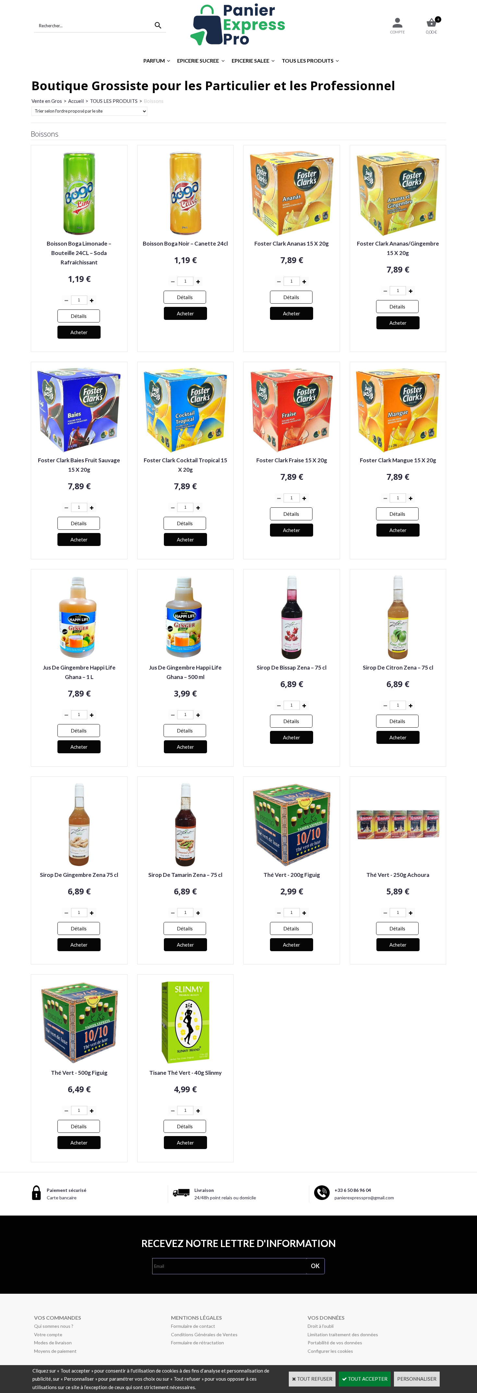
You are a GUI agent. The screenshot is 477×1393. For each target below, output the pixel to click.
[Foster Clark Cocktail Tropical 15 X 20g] (185, 451)
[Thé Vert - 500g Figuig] (79, 1064)
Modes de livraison (53, 1342)
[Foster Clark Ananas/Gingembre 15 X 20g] (398, 234)
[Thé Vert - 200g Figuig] (292, 866)
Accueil (76, 101)
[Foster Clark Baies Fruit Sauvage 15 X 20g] (79, 451)
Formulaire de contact (193, 1326)
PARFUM (154, 60)
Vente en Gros (46, 101)
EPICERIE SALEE (250, 60)
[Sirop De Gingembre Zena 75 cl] (79, 866)
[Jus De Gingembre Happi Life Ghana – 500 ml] (185, 658)
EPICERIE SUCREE (198, 60)
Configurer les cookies (330, 1351)
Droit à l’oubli (321, 1326)
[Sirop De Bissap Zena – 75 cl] (292, 658)
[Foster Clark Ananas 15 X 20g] (292, 234)
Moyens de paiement (55, 1351)
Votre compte (48, 1334)
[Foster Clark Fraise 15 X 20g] (292, 451)
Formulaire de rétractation (197, 1342)
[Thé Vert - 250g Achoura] (398, 866)
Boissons (154, 101)
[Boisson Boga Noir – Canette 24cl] (185, 234)
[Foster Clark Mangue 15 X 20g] (398, 451)
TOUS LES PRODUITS (308, 60)
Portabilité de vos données (335, 1342)
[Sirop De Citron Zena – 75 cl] (398, 658)
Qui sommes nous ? (53, 1326)
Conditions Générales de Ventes (204, 1334)
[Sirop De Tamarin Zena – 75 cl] (185, 866)
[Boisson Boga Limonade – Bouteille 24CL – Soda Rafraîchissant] (79, 234)
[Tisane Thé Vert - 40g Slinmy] (185, 1064)
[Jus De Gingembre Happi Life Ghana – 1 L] (79, 658)
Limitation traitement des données (343, 1334)
